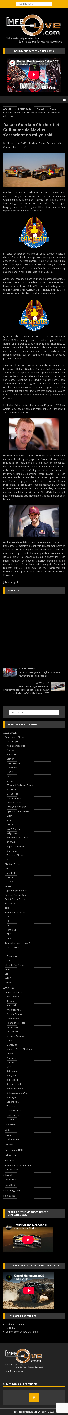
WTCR (8, 982)
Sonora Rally (13, 1101)
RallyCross (12, 833)
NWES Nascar (13, 828)
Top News (12, 1106)
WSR (9, 859)
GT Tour (9, 881)
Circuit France (13, 763)
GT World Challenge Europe (20, 785)
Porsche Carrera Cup (15, 894)
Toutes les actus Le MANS (18, 942)
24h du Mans (13, 947)
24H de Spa (12, 741)
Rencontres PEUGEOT (17, 837)
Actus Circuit (10, 732)
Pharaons (12, 1057)
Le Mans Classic (14, 802)
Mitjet (9, 815)
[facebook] (34, 1397)
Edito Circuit (11, 1179)
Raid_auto (12, 1071)
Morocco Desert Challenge (20, 1049)
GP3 (9, 938)
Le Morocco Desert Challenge (22, 1331)
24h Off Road (13, 996)
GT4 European (14, 798)
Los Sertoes (12, 1031)
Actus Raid (24, 109)
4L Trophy (11, 1000)
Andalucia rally (14, 1009)
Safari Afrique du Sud (17, 1092)
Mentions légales (13, 1370)
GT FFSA (9, 877)
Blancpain (12, 754)
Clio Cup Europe (13, 864)
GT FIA (10, 780)
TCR (7, 907)
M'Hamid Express (15, 1036)
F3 (8, 920)
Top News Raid (14, 1110)
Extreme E (10, 1144)
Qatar (9, 1066)
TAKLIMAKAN (11, 1160)
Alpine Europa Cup (16, 745)
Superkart (12, 850)
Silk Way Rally (12, 1154)
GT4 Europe (12, 793)
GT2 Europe (12, 789)
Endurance (12, 956)
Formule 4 (10, 872)
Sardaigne (12, 1097)
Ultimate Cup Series (15, 964)
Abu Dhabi (12, 1005)
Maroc (10, 1040)
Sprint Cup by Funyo (15, 899)
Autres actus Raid (13, 992)
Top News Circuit (15, 855)
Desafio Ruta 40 (14, 1014)
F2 (8, 916)
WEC (9, 960)
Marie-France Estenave (44, 143)
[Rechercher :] (34, 3)
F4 (8, 925)
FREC (9, 776)
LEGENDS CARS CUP (16, 807)
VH (6, 973)
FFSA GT (11, 771)
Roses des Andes (15, 1088)
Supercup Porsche (16, 846)
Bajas (8, 1129)
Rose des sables (15, 1084)
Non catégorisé (11, 1190)
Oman (10, 1053)
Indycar (8, 886)
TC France (10, 903)
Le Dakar (11, 1328)
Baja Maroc (10, 1124)
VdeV (7, 969)
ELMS (9, 951)
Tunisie (10, 1119)
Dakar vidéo (13, 1139)
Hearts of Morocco (16, 1022)
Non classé (9, 1195)
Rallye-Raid (12, 1079)
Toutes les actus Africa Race (19, 1165)
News (9, 820)
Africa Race (12, 1169)
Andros (10, 749)
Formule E (11, 929)
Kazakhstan (13, 1027)
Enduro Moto (13, 1018)
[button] (63, 99)
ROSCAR (11, 842)
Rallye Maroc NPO (14, 1149)
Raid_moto (12, 1075)
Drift (7, 868)
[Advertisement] (34, 630)
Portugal (11, 1062)
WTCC (8, 978)
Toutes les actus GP (15, 912)
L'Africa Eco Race (15, 1324)
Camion (10, 758)
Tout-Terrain (13, 1114)
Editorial (7, 1175)
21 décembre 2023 (16, 143)
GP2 (9, 934)
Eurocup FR (12, 767)
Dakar (8, 1135)
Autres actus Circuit (14, 737)
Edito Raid (10, 1184)
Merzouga (12, 1044)
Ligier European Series (18, 811)
